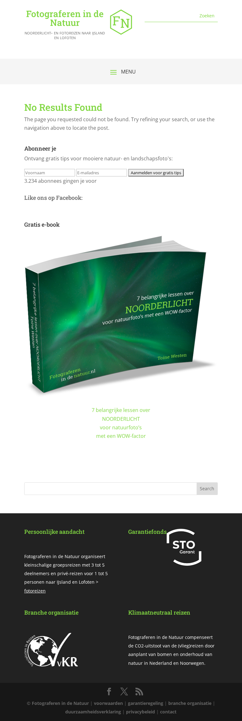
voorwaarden (108, 703)
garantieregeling (145, 703)
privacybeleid (140, 712)
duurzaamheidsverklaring (93, 712)
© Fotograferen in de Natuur (58, 703)
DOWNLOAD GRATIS (121, 468)
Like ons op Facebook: (53, 197)
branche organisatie (189, 703)
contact (168, 712)
